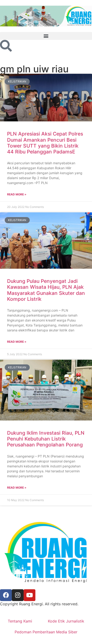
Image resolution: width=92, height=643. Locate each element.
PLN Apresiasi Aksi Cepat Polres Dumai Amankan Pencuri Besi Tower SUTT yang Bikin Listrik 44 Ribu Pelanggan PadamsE (45, 143)
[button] (46, 36)
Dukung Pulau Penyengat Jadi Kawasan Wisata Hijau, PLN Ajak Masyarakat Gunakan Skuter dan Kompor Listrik (46, 290)
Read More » (16, 194)
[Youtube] (29, 595)
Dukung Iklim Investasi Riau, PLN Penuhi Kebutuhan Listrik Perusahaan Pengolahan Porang (45, 439)
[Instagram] (18, 595)
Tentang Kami (20, 621)
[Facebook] (6, 595)
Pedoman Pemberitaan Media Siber (46, 632)
